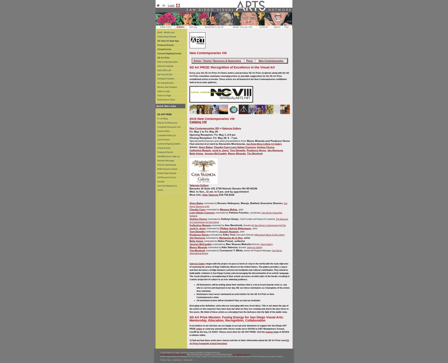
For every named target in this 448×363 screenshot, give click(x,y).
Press (249, 60)
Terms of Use (165, 360)
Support (269, 332)
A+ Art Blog (162, 118)
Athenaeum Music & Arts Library (269, 235)
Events (208, 60)
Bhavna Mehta (228, 209)
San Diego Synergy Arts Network (173, 354)
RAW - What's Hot (165, 32)
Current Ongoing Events (168, 144)
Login (171, 5)
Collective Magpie (200, 150)
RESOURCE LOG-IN (214, 27)
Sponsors (177, 360)
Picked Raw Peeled (166, 37)
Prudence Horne (256, 150)
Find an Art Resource (167, 123)
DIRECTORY (166, 27)
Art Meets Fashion (165, 79)
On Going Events (165, 83)
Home (160, 190)
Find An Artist (163, 131)
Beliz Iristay (196, 153)
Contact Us (188, 360)
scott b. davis (220, 150)
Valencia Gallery (231, 128)
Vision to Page (164, 95)
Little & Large (163, 91)
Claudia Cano (222, 147)
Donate (160, 181)
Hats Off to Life (164, 70)
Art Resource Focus (166, 177)
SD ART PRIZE (164, 114)
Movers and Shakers (167, 87)
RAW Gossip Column (167, 169)
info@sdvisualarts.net (241, 354)
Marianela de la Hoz (231, 237)
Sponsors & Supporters (227, 60)
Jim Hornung (275, 150)
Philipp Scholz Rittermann (235, 228)
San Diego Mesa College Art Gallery (264, 144)
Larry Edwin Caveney (243, 147)
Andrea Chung (265, 147)
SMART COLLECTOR (242, 27)
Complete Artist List (166, 135)
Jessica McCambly (216, 153)
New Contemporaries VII (204, 128)
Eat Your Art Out (164, 74)
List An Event (163, 139)
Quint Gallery (266, 244)
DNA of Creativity (165, 66)
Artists (197, 60)
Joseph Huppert (229, 231)
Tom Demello (237, 150)
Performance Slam (166, 100)
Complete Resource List (168, 127)
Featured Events (165, 152)
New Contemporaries (167, 62)
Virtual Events (163, 148)
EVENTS (180, 27)
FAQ (287, 27)
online (199, 329)
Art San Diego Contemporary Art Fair (268, 225)
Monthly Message (165, 160)
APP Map (193, 27)
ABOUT (277, 27)
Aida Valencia (210, 194)
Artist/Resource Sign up (168, 156)
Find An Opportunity (166, 165)
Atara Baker (205, 147)
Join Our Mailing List (167, 186)
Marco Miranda (237, 153)
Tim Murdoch (255, 153)
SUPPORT (264, 27)
